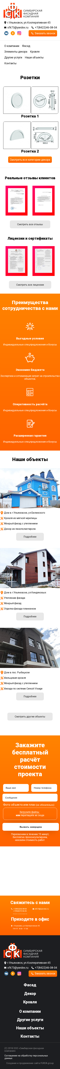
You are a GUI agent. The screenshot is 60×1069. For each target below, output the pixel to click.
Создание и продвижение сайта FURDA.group (30, 1063)
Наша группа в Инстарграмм (19, 33)
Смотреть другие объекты (30, 716)
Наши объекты (34, 57)
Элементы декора (15, 51)
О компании (11, 46)
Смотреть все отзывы (30, 224)
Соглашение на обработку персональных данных (26, 1057)
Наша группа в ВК (6, 33)
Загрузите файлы (29, 812)
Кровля (35, 51)
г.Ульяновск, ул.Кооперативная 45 (28, 22)
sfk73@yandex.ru (17, 27)
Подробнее (30, 536)
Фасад (26, 46)
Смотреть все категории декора (30, 159)
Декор (30, 993)
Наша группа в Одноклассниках (12, 33)
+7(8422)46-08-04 (46, 27)
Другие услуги (13, 57)
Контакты (10, 63)
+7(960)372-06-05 (20, 911)
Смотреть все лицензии (30, 284)
